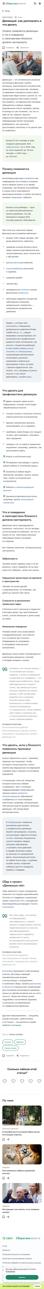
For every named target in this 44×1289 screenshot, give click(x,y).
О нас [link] (4, 1246)
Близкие (7, 1042)
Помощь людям (10, 1048)
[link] (16, 3)
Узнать (37, 1286)
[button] (4, 3)
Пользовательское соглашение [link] (16, 1254)
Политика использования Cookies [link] (17, 1258)
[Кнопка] (35, 3)
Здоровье (20, 1042)
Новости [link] (6, 1250)
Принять (22, 1277)
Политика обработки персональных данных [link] (21, 1263)
